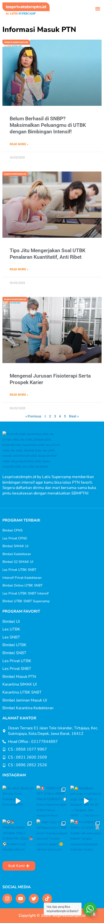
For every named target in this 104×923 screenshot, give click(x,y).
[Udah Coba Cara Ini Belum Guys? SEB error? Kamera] (52, 835)
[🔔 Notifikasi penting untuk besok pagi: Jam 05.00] (86, 801)
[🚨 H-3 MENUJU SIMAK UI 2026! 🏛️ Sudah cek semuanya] (86, 835)
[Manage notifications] (94, 914)
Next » (74, 416)
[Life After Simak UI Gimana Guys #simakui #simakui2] (18, 801)
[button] (98, 9)
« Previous (33, 416)
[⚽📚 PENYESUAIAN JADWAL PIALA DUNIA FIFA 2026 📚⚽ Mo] (18, 835)
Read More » (19, 144)
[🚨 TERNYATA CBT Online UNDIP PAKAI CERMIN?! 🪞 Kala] (52, 801)
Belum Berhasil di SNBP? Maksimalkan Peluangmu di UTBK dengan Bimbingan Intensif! (48, 125)
